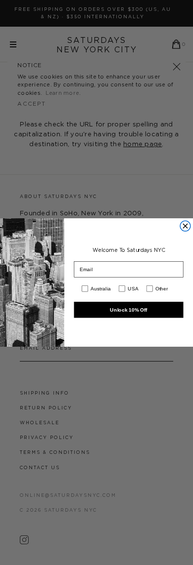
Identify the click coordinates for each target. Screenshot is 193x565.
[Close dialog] (185, 226)
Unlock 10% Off (128, 309)
